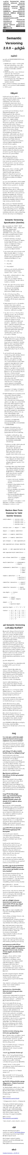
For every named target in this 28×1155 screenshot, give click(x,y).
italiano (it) (6, 13)
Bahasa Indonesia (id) (19, 11)
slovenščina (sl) (7, 21)
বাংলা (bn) (22, 1)
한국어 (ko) (22, 14)
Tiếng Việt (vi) (7, 26)
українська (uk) (20, 24)
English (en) (6, 6)
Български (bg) (14, 1)
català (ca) (6, 3)
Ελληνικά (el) (21, 4)
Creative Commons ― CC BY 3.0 (11, 1153)
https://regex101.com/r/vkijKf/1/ (10, 1118)
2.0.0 (4, 30)
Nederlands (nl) (7, 16)
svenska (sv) (21, 22)
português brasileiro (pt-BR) (10, 18)
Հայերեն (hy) (7, 11)
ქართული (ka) (21, 13)
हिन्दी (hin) (22, 8)
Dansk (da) (22, 3)
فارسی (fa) (22, 6)
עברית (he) (15, 8)
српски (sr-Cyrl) (20, 21)
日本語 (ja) (13, 13)
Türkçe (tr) (12, 24)
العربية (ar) (5, 1)
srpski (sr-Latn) (7, 22)
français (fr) (6, 8)
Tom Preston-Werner (19, 1132)
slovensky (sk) (21, 19)
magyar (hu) (21, 9)
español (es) (14, 6)
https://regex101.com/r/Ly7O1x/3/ (11, 1098)
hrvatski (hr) (6, 9)
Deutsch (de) (6, 4)
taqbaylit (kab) (7, 14)
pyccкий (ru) (6, 19)
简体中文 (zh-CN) (20, 26)
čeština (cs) (14, 3)
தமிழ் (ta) (5, 24)
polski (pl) (22, 16)
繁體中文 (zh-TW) (7, 27)
